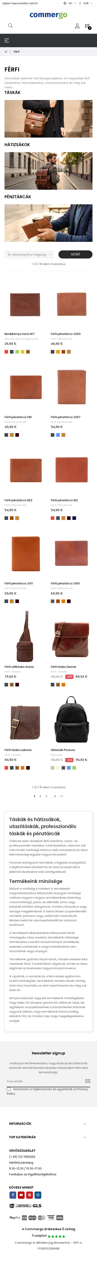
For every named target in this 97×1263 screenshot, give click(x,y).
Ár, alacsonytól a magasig (30, 254)
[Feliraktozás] (85, 1081)
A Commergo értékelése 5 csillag (48, 1229)
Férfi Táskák (13, 672)
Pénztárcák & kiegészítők (22, 339)
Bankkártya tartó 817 (20, 334)
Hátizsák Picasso (63, 750)
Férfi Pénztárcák (62, 339)
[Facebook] (12, 1195)
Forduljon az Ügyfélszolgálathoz (32, 1174)
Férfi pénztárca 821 (64, 500)
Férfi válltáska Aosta (19, 667)
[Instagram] (38, 1195)
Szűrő (75, 254)
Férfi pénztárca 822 (18, 500)
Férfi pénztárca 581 (18, 417)
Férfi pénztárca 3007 (65, 417)
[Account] (77, 26)
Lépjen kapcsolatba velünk (20, 3)
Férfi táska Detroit (63, 667)
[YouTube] (21, 1195)
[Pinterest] (29, 1195)
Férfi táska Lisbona (18, 750)
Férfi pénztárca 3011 (19, 583)
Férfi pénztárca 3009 (66, 334)
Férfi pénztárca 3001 (65, 583)
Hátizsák (56, 755)
